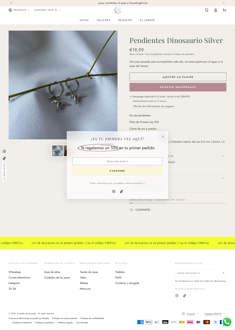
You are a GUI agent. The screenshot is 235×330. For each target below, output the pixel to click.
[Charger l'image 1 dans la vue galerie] (57, 151)
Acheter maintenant (178, 87)
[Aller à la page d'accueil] (118, 10)
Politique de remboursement (64, 318)
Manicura (85, 289)
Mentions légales (65, 322)
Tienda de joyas (89, 272)
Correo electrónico (19, 277)
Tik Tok (12, 289)
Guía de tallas (52, 272)
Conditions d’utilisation (22, 322)
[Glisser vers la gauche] (11, 3)
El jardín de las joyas (26, 313)
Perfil (118, 277)
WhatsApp (15, 272)
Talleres (84, 283)
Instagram (14, 283)
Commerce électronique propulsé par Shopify (29, 318)
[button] (206, 10)
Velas (83, 277)
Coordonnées (82, 322)
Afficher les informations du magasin (153, 106)
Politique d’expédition (45, 322)
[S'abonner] (224, 273)
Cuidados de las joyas (57, 277)
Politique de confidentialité (92, 318)
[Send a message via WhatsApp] (227, 322)
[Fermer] (163, 136)
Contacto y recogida (127, 283)
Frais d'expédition (154, 54)
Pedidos (120, 272)
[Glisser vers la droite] (223, 3)
